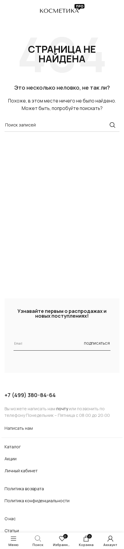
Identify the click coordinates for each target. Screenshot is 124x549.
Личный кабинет (21, 470)
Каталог (13, 447)
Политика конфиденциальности (37, 500)
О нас (10, 518)
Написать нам (19, 428)
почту (62, 408)
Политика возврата (24, 488)
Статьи (12, 530)
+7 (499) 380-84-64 (30, 395)
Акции (11, 458)
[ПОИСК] (112, 125)
